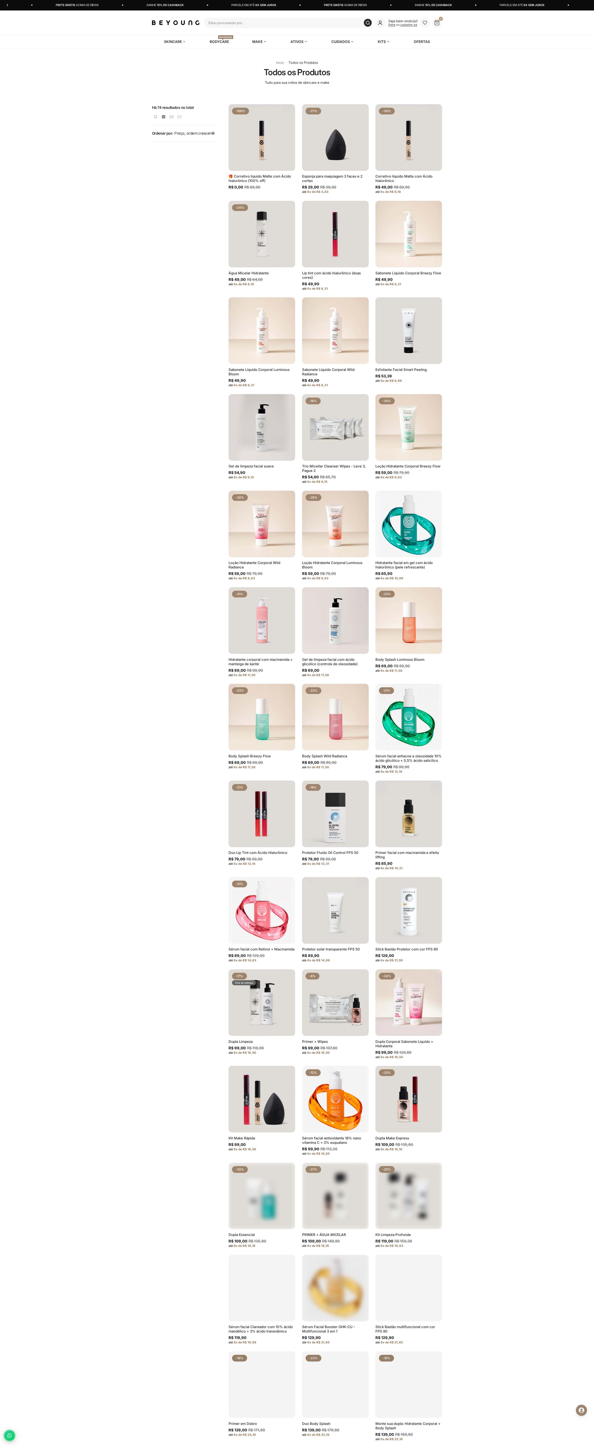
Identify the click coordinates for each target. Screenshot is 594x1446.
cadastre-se (408, 24)
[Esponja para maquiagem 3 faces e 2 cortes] (335, 137)
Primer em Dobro (243, 1423)
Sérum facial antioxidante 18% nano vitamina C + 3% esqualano (331, 1140)
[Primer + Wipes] (335, 1002)
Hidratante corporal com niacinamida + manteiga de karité (261, 661)
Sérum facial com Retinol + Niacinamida (261, 949)
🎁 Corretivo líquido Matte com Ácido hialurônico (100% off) (260, 178)
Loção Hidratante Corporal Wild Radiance (254, 565)
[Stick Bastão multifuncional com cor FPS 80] (408, 1288)
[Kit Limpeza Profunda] (408, 1196)
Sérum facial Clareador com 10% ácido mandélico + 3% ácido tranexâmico (261, 1329)
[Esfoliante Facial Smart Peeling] (408, 330)
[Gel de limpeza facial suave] (262, 427)
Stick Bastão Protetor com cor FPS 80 (406, 949)
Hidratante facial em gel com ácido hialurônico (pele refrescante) (404, 565)
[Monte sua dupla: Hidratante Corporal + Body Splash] (408, 1384)
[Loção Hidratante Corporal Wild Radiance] (262, 524)
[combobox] (288, 23)
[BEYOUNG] (175, 22)
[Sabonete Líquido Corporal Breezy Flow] (408, 234)
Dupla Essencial (242, 1234)
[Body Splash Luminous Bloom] (408, 620)
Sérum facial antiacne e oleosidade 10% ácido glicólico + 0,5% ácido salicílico (408, 758)
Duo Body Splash (316, 1423)
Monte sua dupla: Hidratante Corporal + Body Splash (407, 1425)
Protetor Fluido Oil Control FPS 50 (330, 852)
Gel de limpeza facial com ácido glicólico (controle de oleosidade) (330, 661)
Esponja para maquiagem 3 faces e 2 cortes (332, 178)
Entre (391, 24)
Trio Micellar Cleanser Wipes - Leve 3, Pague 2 (334, 468)
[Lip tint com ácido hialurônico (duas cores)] (335, 234)
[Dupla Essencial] (262, 1196)
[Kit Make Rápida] (262, 1099)
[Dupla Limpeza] (262, 1002)
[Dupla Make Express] (408, 1099)
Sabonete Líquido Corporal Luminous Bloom (259, 371)
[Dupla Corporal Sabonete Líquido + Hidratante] (408, 1002)
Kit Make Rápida (242, 1138)
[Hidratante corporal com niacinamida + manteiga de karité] (262, 620)
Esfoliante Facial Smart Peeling (401, 369)
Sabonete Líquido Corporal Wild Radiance (328, 371)
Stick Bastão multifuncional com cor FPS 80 (405, 1329)
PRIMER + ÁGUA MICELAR (324, 1234)
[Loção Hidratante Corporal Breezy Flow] (408, 427)
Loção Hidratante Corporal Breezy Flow (407, 466)
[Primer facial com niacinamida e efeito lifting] (408, 814)
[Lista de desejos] (425, 23)
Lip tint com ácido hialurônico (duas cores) (331, 275)
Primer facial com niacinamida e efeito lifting (407, 854)
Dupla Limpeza (241, 1041)
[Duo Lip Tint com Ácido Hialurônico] (262, 814)
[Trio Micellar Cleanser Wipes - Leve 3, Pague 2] (335, 427)
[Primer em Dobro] (262, 1384)
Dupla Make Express (392, 1138)
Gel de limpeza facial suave (251, 466)
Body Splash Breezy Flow (250, 756)
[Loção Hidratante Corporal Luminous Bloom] (335, 524)
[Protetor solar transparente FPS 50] (335, 910)
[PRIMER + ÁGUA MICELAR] (335, 1196)
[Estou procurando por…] (368, 23)
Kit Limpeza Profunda (393, 1234)
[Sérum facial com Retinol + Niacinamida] (262, 910)
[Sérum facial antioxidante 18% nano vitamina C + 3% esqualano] (335, 1099)
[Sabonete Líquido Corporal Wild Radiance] (335, 330)
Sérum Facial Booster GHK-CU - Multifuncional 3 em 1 (328, 1329)
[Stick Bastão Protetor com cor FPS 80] (408, 910)
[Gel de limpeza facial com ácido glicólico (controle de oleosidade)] (335, 620)
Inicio (280, 63)
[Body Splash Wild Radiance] (335, 717)
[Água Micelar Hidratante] (262, 234)
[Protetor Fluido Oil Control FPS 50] (335, 814)
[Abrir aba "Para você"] (581, 1410)
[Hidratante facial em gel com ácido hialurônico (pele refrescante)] (408, 524)
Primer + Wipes (315, 1041)
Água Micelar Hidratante (249, 273)
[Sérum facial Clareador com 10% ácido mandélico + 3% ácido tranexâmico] (262, 1288)
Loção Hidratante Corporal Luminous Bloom (332, 565)
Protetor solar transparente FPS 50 (331, 949)
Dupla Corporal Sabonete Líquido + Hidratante (404, 1043)
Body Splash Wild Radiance (324, 756)
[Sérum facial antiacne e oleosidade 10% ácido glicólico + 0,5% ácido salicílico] (408, 717)
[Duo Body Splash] (335, 1384)
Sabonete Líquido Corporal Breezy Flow (408, 273)
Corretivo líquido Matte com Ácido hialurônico (404, 178)
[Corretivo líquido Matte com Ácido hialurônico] (408, 137)
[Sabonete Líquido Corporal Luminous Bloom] (262, 330)
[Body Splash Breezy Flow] (262, 717)
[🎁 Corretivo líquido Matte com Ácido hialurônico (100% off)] (262, 137)
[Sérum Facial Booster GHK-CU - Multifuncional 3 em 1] (335, 1288)
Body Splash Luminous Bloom (399, 659)
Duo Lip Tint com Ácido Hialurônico (258, 852)
